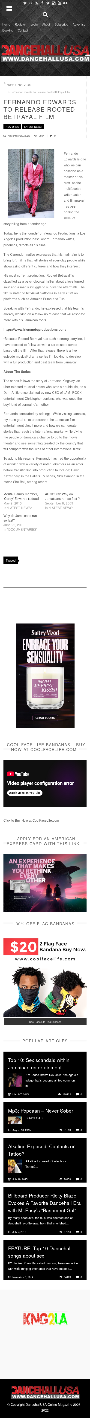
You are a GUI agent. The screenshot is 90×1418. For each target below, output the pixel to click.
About (46, 24)
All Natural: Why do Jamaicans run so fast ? (62, 496)
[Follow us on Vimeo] (25, 3)
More (34, 1085)
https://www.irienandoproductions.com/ (34, 329)
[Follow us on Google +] (30, 3)
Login (34, 24)
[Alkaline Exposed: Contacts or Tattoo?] (15, 1166)
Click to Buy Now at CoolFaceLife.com (31, 820)
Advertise (79, 24)
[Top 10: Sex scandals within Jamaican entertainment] (15, 1079)
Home (6, 24)
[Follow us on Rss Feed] (36, 3)
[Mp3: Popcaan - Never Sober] (15, 1119)
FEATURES (24, 84)
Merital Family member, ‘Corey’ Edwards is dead (21, 496)
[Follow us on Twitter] (48, 3)
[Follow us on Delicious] (54, 3)
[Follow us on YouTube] (59, 3)
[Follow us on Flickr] (65, 3)
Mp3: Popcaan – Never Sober (40, 1110)
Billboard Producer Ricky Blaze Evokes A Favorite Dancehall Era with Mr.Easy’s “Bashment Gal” (44, 1203)
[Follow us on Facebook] (42, 3)
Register (20, 24)
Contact (23, 30)
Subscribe (61, 24)
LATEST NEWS (33, 126)
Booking (7, 30)
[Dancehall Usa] (45, 52)
